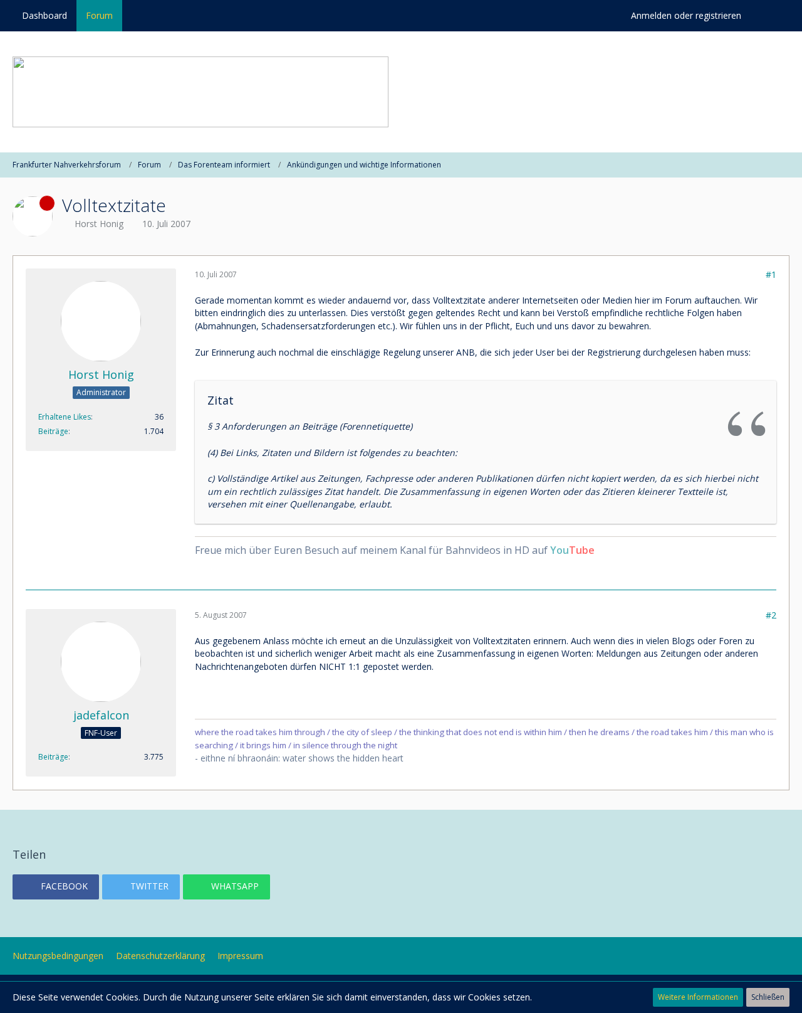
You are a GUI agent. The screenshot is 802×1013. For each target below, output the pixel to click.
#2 (771, 615)
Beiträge (53, 431)
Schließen (767, 997)
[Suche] (770, 15)
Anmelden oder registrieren (686, 15)
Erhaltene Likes (64, 416)
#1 (771, 274)
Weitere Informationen (698, 997)
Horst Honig (99, 224)
